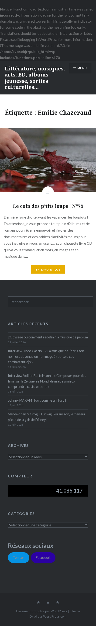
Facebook (43, 558)
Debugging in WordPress (37, 39)
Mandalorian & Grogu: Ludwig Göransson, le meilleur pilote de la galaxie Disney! (47, 416)
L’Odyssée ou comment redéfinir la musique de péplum (48, 337)
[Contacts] (38, 602)
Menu (82, 68)
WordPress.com (54, 616)
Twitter (18, 558)
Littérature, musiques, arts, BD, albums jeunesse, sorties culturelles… (35, 77)
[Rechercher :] (50, 302)
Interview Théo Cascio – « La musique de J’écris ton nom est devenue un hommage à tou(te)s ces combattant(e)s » (46, 356)
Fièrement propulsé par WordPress (41, 611)
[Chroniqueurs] (48, 602)
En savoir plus (48, 269)
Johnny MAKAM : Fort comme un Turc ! (37, 400)
